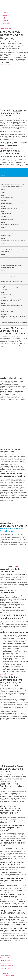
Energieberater (6, 15)
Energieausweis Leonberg (6, 960)
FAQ (4, 18)
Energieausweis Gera (5, 957)
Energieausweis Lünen (5, 968)
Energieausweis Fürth (5, 963)
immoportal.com (15, 566)
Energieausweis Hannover (6, 965)
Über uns (5, 17)
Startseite (5, 12)
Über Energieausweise (8, 14)
